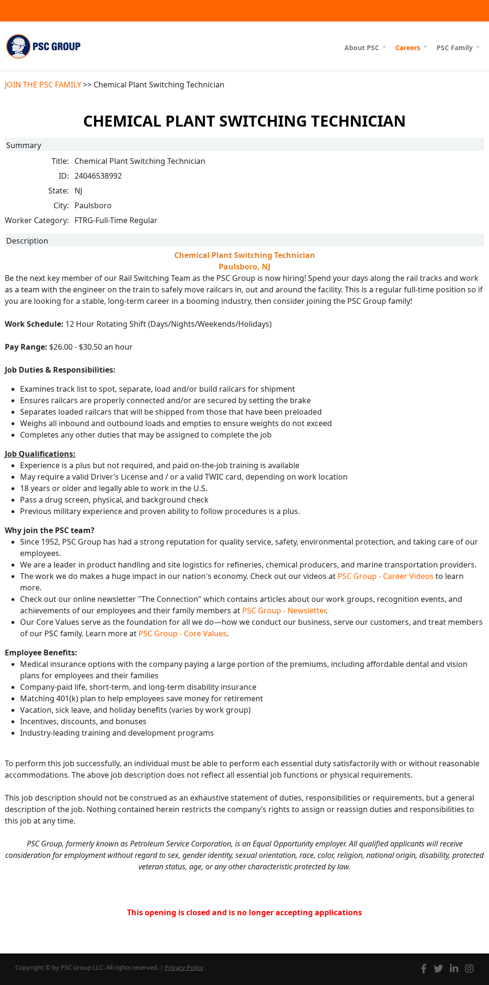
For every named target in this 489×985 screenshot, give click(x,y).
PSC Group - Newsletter (284, 610)
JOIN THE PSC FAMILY (43, 84)
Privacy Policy (184, 967)
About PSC (361, 47)
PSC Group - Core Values (182, 633)
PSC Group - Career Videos (386, 576)
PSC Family (454, 47)
